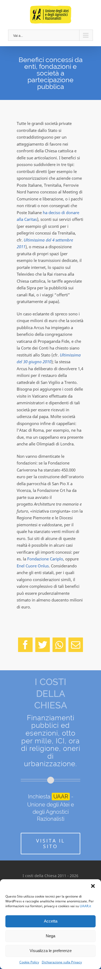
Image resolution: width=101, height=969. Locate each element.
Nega (50, 936)
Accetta (50, 921)
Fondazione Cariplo (45, 558)
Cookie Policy (29, 962)
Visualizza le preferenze (51, 950)
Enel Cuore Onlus (33, 565)
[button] (93, 886)
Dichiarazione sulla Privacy (62, 962)
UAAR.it (85, 906)
